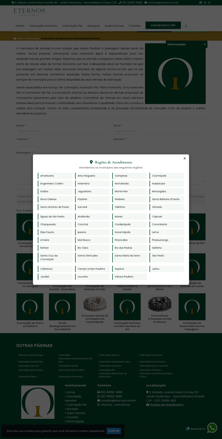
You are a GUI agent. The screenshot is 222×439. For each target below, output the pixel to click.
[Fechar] (184, 158)
